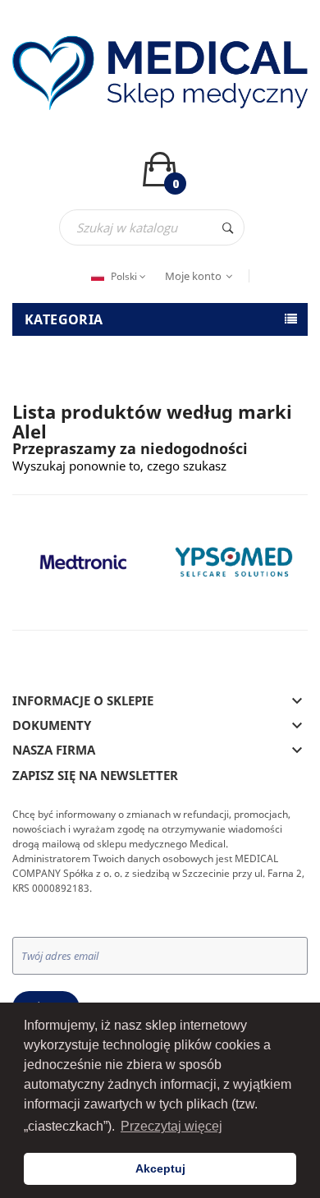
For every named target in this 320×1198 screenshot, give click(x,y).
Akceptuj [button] (160, 1168)
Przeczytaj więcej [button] (171, 1126)
